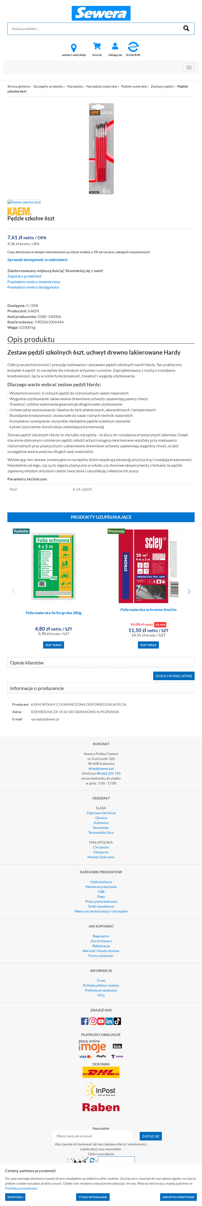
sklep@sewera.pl (101, 768)
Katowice (101, 823)
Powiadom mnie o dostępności (33, 287)
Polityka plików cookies (101, 985)
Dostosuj (15, 1197)
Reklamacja (101, 946)
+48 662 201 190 (107, 773)
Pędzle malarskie (134, 86)
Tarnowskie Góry (101, 832)
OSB (101, 891)
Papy (101, 896)
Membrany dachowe (101, 887)
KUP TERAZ (54, 645)
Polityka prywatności (101, 990)
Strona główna (18, 86)
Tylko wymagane (93, 1197)
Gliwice (101, 818)
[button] (188, 591)
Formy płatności (101, 956)
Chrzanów (101, 847)
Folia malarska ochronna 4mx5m (148, 609)
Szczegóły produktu (48, 86)
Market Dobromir (101, 857)
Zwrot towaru (101, 941)
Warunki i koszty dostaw (101, 951)
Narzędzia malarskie (101, 86)
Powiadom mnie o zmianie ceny (33, 281)
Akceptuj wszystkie (178, 1197)
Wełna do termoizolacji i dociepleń (101, 911)
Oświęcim (101, 852)
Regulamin (101, 936)
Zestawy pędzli (162, 86)
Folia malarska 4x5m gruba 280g (53, 612)
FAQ (101, 995)
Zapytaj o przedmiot (24, 276)
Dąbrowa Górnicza (101, 813)
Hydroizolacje (101, 882)
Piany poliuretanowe (101, 901)
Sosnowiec (101, 827)
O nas (101, 980)
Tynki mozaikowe (101, 906)
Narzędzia (75, 86)
